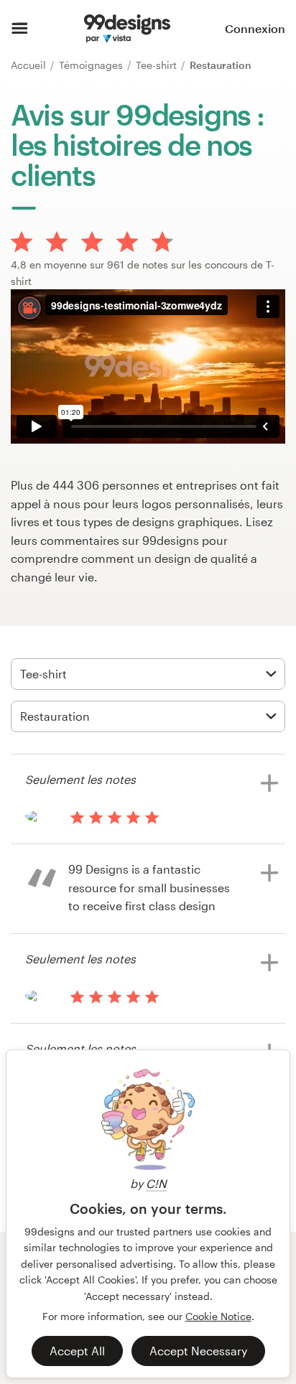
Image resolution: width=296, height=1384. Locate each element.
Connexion (255, 28)
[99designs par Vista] (127, 28)
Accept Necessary (198, 1350)
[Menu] (20, 28)
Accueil (30, 65)
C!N (156, 1183)
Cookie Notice (218, 1316)
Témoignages (92, 65)
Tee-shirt (158, 65)
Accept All (77, 1350)
